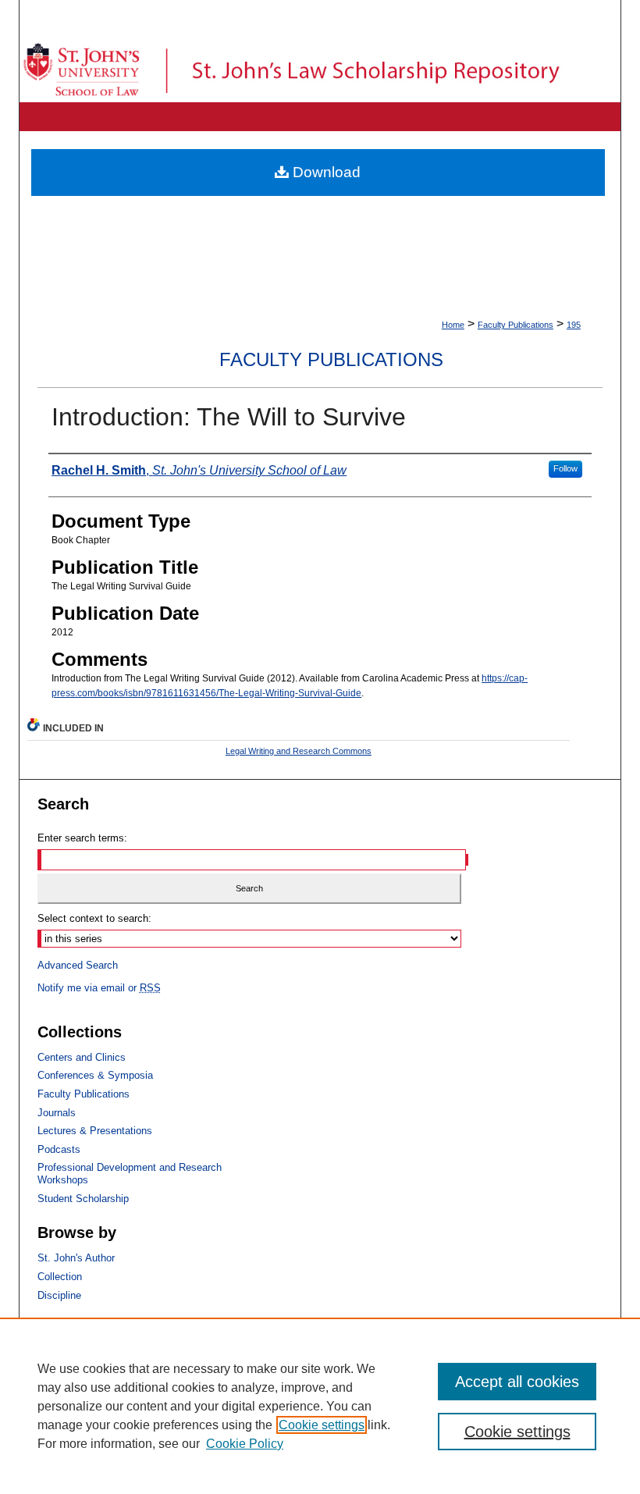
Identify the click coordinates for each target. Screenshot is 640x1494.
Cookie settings (321, 1425)
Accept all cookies (517, 1381)
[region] (320, 1406)
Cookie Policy (244, 1443)
